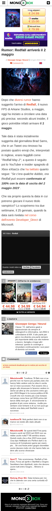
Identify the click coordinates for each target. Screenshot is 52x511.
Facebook (36, 267)
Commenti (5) (16, 63)
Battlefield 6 (24, 303)
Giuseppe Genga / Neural (18, 60)
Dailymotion (8, 272)
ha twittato (32, 169)
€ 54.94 (40, 306)
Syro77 (13, 459)
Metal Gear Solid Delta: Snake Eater (13, 303)
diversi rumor (23, 99)
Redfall (31, 104)
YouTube (26, 267)
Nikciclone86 (16, 378)
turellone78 (15, 419)
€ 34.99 (24, 306)
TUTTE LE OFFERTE (26, 312)
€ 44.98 (9, 306)
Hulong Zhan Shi (18, 478)
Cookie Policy (30, 508)
